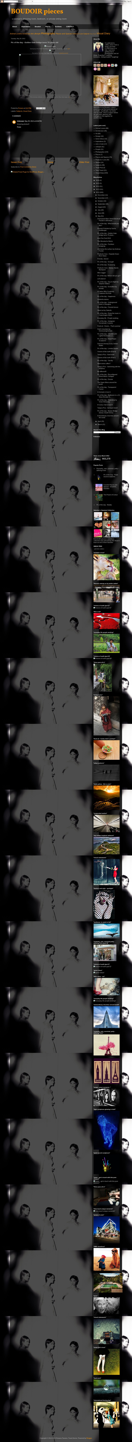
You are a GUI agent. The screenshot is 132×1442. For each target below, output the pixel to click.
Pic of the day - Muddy (104, 505)
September (102, 204)
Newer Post (16, 162)
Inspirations (25, 26)
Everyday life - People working (107, 318)
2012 (98, 192)
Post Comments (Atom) (28, 167)
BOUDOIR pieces (37, 11)
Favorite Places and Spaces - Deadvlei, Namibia (110, 486)
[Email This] (37, 108)
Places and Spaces (64, 34)
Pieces (47, 26)
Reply (19, 127)
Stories (97, 162)
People (97, 149)
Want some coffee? (103, 363)
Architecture (26, 34)
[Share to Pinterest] (44, 108)
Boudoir (38, 26)
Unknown (20, 121)
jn (69, 96)
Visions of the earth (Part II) (106, 351)
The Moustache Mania (105, 241)
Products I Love (77, 34)
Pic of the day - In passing (106, 265)
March (100, 424)
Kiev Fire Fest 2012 (104, 238)
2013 (98, 189)
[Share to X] (41, 108)
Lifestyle (37, 34)
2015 (98, 183)
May (99, 216)
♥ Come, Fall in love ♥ (105, 405)
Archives (58, 26)
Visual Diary (103, 33)
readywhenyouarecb (63, 53)
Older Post (84, 162)
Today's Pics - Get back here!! (107, 408)
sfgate (68, 48)
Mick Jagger (101, 273)
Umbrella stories (103, 299)
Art (32, 34)
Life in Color (99, 144)
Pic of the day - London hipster (107, 348)
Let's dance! (101, 279)
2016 (98, 180)
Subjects (86, 34)
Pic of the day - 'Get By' (105, 360)
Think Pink (99, 168)
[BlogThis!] (39, 108)
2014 (98, 186)
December (101, 195)
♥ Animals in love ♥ (104, 392)
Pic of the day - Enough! (105, 262)
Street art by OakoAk (104, 310)
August (100, 207)
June (99, 213)
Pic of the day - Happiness (106, 296)
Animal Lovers (16, 34)
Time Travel (93, 34)
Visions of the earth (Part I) (106, 357)
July (99, 210)
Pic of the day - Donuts (105, 379)
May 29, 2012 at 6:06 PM (33, 121)
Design (97, 136)
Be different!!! (101, 371)
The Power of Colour (110, 495)
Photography (48, 33)
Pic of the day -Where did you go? (109, 276)
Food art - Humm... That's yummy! (108, 326)
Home (50, 162)
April (99, 421)
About (14, 26)
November (101, 198)
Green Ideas (99, 139)
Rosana (21, 108)
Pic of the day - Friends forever (107, 307)
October (100, 201)
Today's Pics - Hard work (105, 354)
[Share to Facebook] (43, 108)
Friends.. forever (103, 259)
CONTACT (70, 26)
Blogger (89, 1438)
